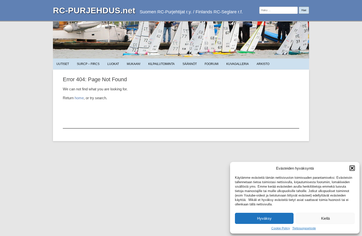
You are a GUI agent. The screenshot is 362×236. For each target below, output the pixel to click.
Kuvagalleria (237, 64)
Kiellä (325, 218)
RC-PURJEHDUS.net (94, 10)
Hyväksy (264, 218)
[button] (352, 168)
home (79, 98)
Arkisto (263, 64)
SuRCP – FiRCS (88, 64)
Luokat (113, 64)
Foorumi (211, 64)
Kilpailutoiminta (161, 64)
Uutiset (62, 64)
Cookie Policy (280, 228)
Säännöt (189, 64)
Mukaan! (133, 64)
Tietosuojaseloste (304, 228)
